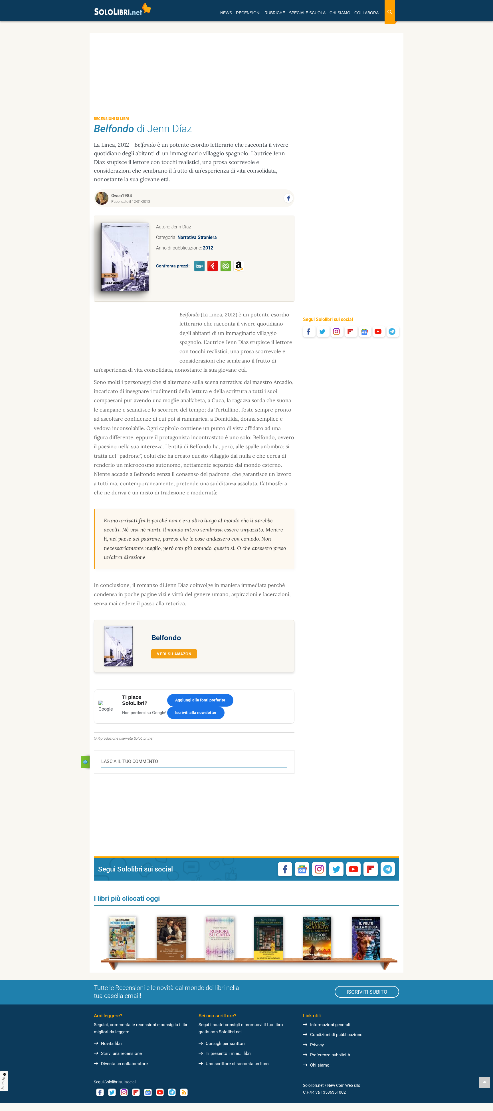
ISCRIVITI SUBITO (367, 992)
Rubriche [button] (274, 13)
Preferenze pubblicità (330, 1054)
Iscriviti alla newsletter (196, 712)
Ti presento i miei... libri (228, 1053)
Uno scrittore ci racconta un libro (237, 1063)
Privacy (317, 1044)
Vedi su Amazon (174, 653)
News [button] (226, 13)
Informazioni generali (330, 1024)
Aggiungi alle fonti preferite (200, 700)
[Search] (390, 12)
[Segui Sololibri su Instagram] (337, 331)
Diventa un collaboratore (124, 1063)
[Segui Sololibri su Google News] (365, 331)
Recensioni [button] (248, 13)
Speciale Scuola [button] (307, 13)
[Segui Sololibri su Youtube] (379, 331)
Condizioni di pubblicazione (336, 1034)
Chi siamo (320, 1065)
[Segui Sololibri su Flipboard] (351, 331)
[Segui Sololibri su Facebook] (309, 331)
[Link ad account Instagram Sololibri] (124, 1092)
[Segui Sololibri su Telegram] (393, 331)
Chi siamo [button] (340, 13)
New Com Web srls (343, 1085)
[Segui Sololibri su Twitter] (323, 331)
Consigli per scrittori (225, 1043)
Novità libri (111, 1043)
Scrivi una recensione (121, 1053)
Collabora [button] (366, 13)
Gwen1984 (121, 195)
